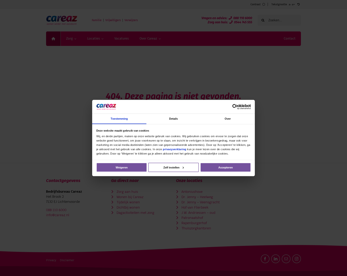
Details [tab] (173, 118)
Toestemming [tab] (119, 118)
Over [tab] (228, 118)
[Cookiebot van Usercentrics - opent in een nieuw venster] (235, 106)
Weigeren (122, 167)
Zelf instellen (171, 167)
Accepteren (225, 167)
